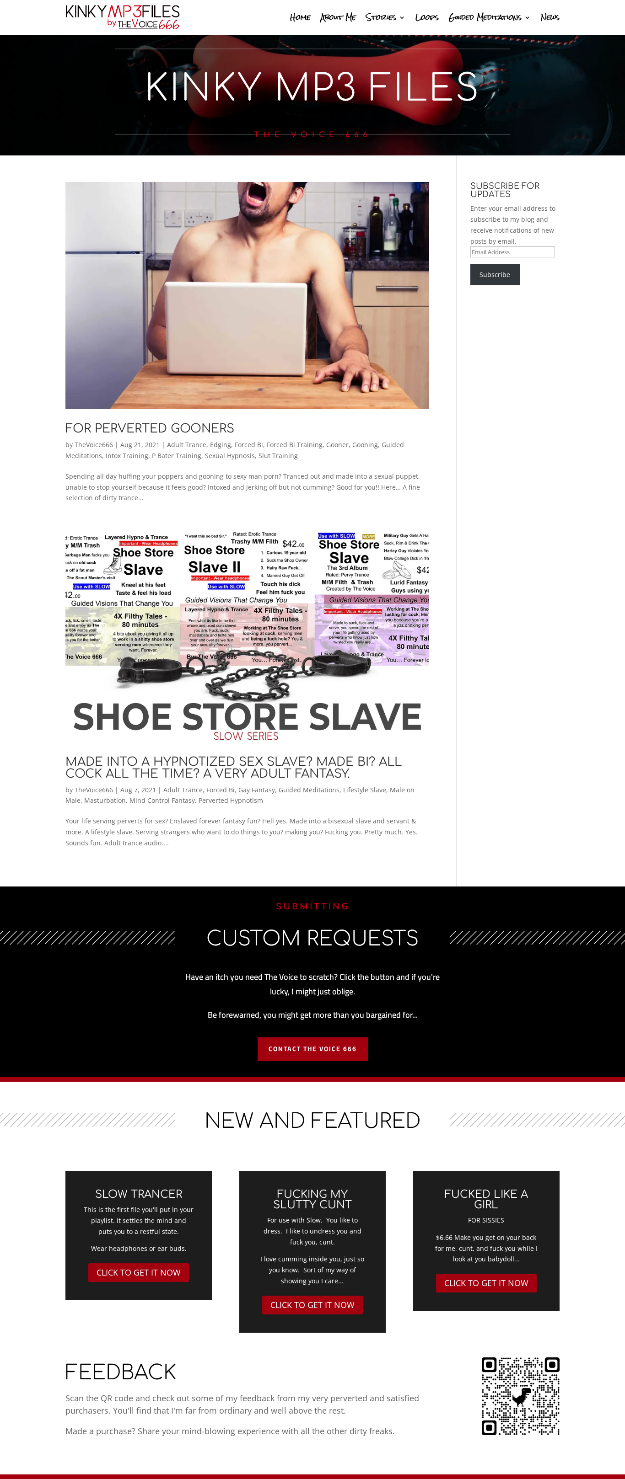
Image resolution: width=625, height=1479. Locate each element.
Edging (220, 444)
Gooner (337, 444)
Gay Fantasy (256, 789)
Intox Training (127, 455)
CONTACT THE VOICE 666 (313, 1049)
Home (300, 17)
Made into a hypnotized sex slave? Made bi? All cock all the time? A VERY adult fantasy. (233, 767)
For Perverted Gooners (149, 428)
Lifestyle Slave (364, 789)
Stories (381, 17)
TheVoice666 (94, 444)
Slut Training (278, 455)
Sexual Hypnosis (230, 455)
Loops (427, 17)
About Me (338, 17)
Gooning (365, 444)
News (550, 17)
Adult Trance (186, 444)
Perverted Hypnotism (231, 800)
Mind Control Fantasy (162, 800)
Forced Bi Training (295, 444)
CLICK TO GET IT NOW (139, 1272)
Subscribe (495, 274)
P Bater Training (176, 455)
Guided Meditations (485, 17)
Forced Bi (249, 444)
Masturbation (105, 800)
